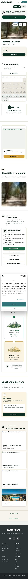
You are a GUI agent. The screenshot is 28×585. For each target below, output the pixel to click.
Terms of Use (5, 559)
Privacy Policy (5, 561)
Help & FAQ (17, 553)
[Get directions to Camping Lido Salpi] (14, 139)
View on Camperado (14, 252)
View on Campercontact (14, 263)
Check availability (14, 248)
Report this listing (14, 513)
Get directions (13, 156)
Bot (16, 568)
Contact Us (17, 548)
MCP (16, 561)
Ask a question (13, 414)
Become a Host (5, 548)
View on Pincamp (14, 255)
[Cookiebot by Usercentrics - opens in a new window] (20, 276)
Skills (16, 564)
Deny (14, 308)
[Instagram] (14, 538)
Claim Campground (14, 17)
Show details (20, 299)
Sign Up (24, 2)
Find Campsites (5, 546)
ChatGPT (17, 566)
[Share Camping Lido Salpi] (20, 24)
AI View (23, 6)
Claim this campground (14, 518)
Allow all (14, 304)
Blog (3, 550)
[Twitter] (18, 538)
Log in (18, 2)
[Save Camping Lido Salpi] (24, 24)
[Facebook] (10, 538)
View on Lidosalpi (14, 259)
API (16, 559)
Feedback (17, 550)
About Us (17, 546)
